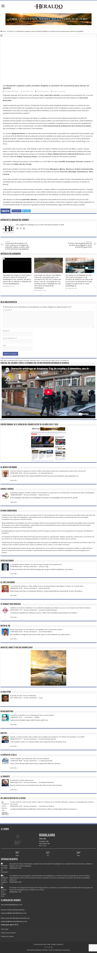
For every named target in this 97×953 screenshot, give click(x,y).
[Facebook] (47, 947)
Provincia (10, 31)
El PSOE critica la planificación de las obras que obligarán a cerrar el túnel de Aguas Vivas (80, 244)
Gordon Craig (43, 566)
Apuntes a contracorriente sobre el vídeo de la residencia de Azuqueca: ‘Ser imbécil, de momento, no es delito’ (47, 737)
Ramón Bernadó (44, 588)
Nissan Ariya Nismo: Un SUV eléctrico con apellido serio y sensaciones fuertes (36, 629)
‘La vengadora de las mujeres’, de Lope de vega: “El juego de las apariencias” (36, 564)
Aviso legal (4, 929)
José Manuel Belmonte (46, 782)
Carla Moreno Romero (46, 806)
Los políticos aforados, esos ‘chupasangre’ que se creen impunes (32, 715)
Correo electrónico (10, 338)
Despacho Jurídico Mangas (48, 610)
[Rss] (45, 947)
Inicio (4, 31)
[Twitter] (49, 947)
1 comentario (28, 717)
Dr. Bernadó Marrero (46, 473)
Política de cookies (7, 936)
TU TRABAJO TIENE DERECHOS (10, 604)
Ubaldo (36, 717)
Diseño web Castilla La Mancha (52, 944)
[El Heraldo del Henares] (48, 6)
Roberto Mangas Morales (47, 739)
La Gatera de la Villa (45, 761)
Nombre (6, 331)
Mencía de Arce (44, 495)
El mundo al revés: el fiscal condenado (23, 695)
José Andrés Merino (45, 632)
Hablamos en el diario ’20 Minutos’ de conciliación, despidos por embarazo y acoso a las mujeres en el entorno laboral (50, 608)
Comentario (7, 310)
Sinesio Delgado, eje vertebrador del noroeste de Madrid (29, 758)
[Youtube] (52, 947)
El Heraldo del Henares (12, 91)
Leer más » (13, 480)
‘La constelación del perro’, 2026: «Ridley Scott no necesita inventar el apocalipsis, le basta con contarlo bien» (47, 586)
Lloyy (40, 698)
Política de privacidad (8, 933)
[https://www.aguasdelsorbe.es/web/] (48, 19)
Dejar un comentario (59, 91)
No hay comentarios (30, 473)
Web (4, 345)
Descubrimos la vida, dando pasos (22, 780)
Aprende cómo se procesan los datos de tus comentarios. (49, 360)
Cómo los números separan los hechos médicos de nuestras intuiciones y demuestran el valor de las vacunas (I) (48, 471)
